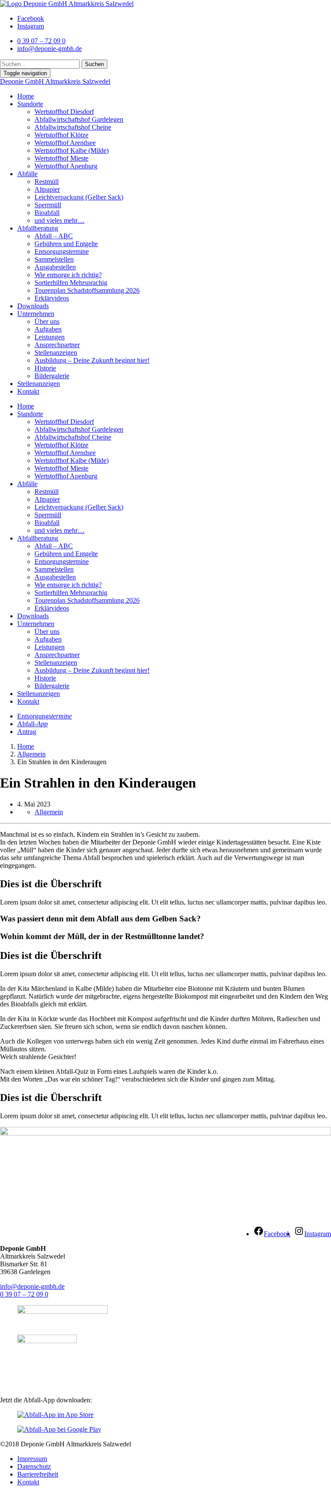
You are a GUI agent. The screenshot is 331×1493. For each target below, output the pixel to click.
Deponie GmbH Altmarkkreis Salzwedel (55, 81)
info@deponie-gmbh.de (32, 1286)
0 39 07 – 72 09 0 (24, 1294)
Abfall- (32, 724)
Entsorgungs (44, 716)
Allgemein (31, 754)
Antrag (26, 731)
